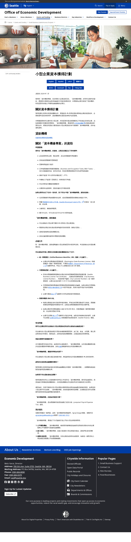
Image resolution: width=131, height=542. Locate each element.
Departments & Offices (81, 490)
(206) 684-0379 (15, 475)
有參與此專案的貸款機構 (43, 138)
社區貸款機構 (78, 123)
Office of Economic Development (33, 12)
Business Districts (61, 17)
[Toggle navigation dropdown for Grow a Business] (33, 17)
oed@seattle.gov (18, 478)
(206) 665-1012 (64, 415)
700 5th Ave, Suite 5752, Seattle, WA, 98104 (32, 466)
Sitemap (107, 519)
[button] (126, 1)
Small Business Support (111, 463)
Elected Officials (74, 463)
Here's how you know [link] (32, 1)
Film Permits (102, 12)
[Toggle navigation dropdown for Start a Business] (17, 17)
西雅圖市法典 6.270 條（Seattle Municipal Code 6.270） (62, 202)
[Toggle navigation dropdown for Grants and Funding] (51, 17)
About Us (11, 450)
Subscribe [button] (10, 494)
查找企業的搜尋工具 (55, 287)
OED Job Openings (72, 450)
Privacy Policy (49, 519)
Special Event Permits (117, 12)
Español (60, 81)
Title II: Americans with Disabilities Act (70, 519)
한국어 (51, 88)
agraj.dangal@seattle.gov (44, 415)
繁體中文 (79, 81)
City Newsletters (77, 485)
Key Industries (77, 17)
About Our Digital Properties (31, 519)
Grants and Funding (43, 17)
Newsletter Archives (31, 450)
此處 (60, 346)
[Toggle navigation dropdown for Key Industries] (83, 17)
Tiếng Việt (78, 88)
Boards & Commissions (81, 494)
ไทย (69, 88)
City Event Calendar (79, 481)
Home (10, 22)
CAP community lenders (12, 74)
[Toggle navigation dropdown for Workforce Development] (105, 17)
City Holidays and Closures (79, 475)
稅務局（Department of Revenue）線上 (69, 264)
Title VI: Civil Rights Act (94, 519)
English (29, 6)
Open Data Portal (75, 467)
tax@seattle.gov (55, 318)
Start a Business (10, 17)
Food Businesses (107, 475)
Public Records (73, 471)
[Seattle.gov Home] (5, 22)
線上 (52, 294)
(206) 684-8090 (18, 472)
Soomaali (60, 88)
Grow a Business (26, 17)
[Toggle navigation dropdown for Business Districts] (69, 17)
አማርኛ (70, 81)
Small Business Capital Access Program (41, 22)
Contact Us (112, 17)
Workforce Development (95, 17)
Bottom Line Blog (52, 450)
